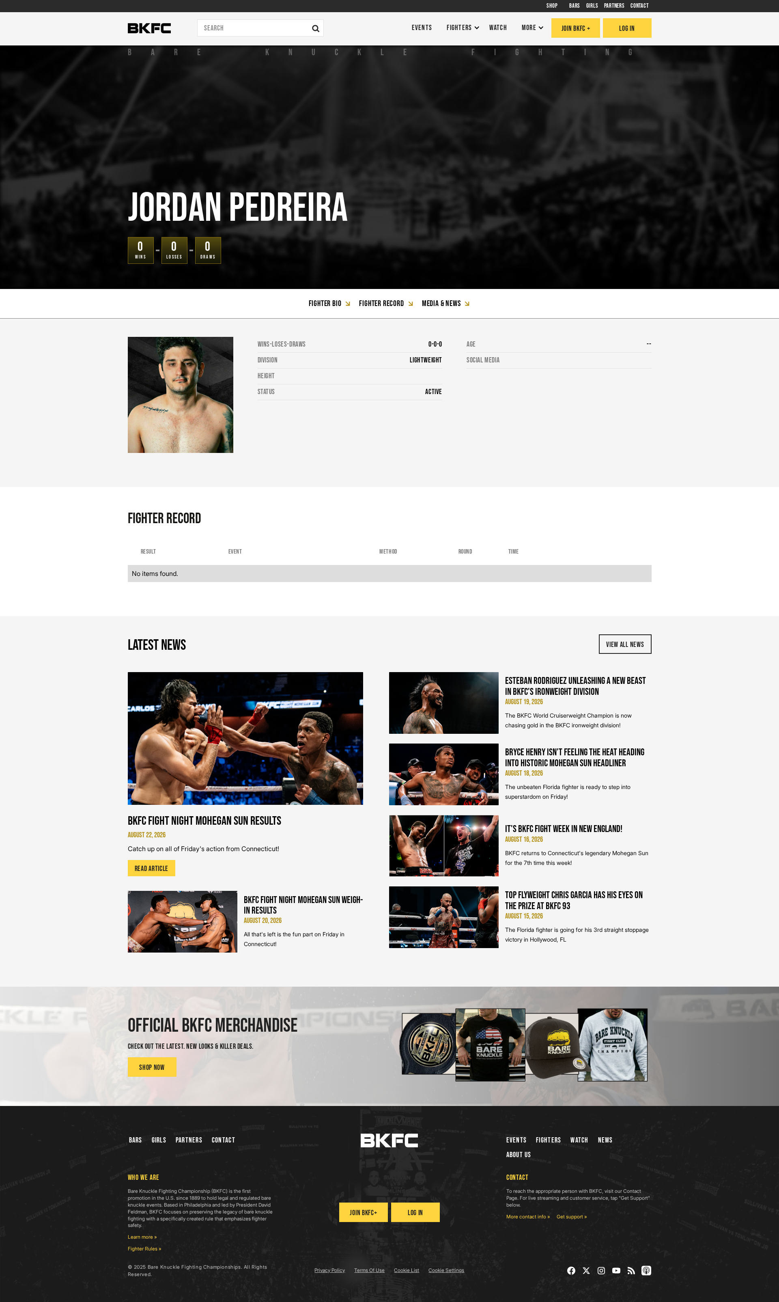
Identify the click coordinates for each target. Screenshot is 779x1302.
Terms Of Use (369, 1270)
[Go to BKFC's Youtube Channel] (616, 1270)
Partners (189, 1140)
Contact (223, 1140)
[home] (149, 28)
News (605, 1140)
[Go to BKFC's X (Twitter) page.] (586, 1270)
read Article (152, 868)
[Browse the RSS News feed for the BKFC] (631, 1270)
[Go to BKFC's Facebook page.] (571, 1270)
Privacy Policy (329, 1270)
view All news (625, 644)
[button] (461, 28)
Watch (579, 1140)
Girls (159, 1140)
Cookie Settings (446, 1270)
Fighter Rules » (144, 1249)
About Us (519, 1155)
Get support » (572, 1217)
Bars (135, 1140)
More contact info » (528, 1217)
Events (516, 1140)
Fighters (548, 1140)
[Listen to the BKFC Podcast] (646, 1270)
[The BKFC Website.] (389, 1140)
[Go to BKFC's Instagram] (601, 1270)
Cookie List (406, 1270)
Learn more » (142, 1237)
